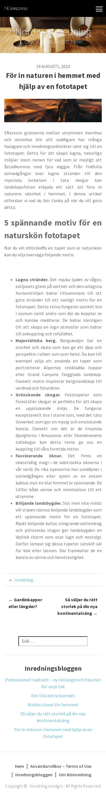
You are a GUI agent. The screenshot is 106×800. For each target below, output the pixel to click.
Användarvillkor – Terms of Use (60, 766)
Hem (19, 766)
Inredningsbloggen (34, 774)
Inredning (23, 580)
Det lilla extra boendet (53, 695)
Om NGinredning (75, 774)
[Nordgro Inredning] (15, 7)
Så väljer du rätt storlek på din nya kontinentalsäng (77, 606)
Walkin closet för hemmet (53, 704)
